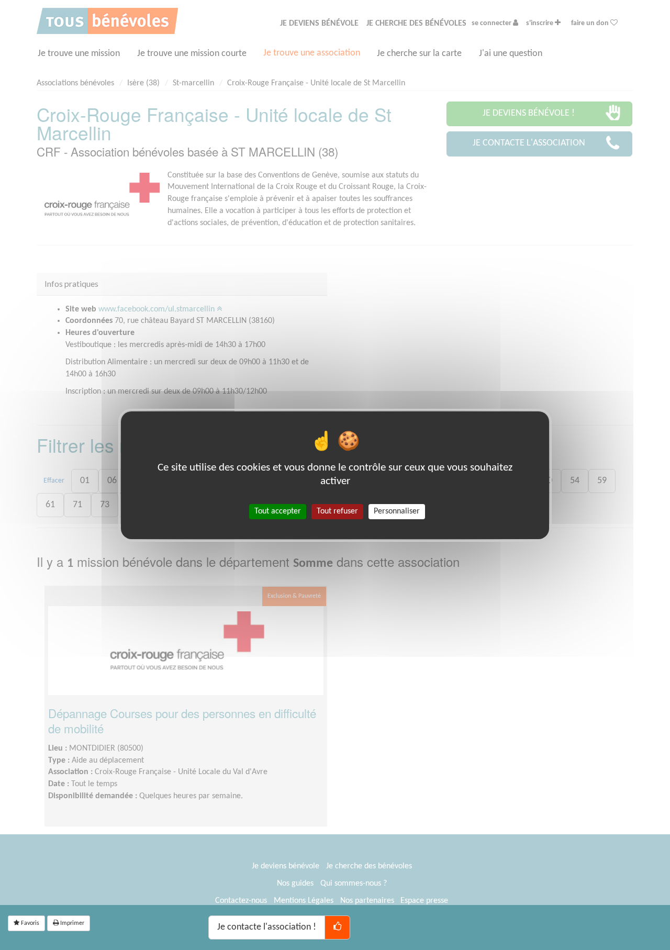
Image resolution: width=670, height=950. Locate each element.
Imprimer (71, 923)
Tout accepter (277, 511)
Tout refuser (337, 511)
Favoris (29, 923)
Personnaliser (397, 511)
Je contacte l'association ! (266, 927)
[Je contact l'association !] (337, 927)
